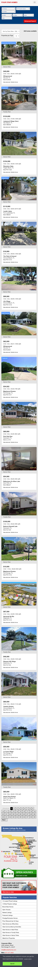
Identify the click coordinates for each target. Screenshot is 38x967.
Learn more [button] (28, 959)
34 (17, 817)
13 (13, 811)
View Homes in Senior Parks (10, 935)
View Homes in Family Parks (10, 932)
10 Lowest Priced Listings (9, 901)
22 (10, 814)
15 (20, 811)
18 (31, 811)
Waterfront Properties (8, 938)
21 (6, 814)
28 (31, 814)
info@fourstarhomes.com (8, 950)
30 (3, 817)
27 (27, 814)
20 (3, 814)
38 (31, 817)
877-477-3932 (9, 952)
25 (20, 814)
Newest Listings (7, 912)
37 (27, 817)
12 (10, 811)
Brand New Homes (7, 907)
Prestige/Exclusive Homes (10, 918)
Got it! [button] (12, 963)
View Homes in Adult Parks (10, 929)
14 (17, 811)
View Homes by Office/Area (10, 924)
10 (3, 811)
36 (24, 817)
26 (24, 814)
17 (27, 811)
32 (10, 817)
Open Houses (6, 909)
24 (17, 814)
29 (34, 814)
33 (13, 817)
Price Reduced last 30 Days (10, 921)
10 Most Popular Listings (9, 904)
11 (6, 811)
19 (34, 811)
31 (6, 817)
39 (34, 817)
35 (20, 817)
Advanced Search (30, 21)
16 (24, 811)
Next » (4, 820)
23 (13, 814)
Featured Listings (7, 915)
